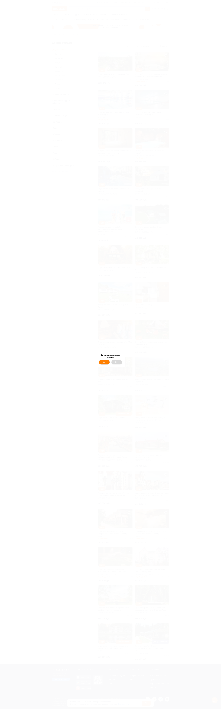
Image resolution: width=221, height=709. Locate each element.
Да (104, 362)
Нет (116, 362)
